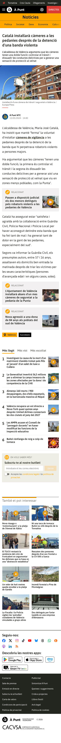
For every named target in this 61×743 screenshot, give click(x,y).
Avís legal (36, 704)
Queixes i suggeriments (42, 689)
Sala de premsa (9, 683)
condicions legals (31, 474)
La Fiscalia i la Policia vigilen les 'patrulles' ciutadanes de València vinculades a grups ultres (14, 616)
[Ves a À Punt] (15, 9)
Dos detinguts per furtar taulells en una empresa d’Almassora (43, 615)
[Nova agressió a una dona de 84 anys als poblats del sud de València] (50, 321)
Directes (54, 9)
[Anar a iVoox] (56, 640)
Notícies (30, 17)
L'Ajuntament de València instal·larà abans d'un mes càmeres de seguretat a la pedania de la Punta (21, 295)
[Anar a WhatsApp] (50, 640)
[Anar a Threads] (43, 640)
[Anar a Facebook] (4, 640)
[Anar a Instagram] (17, 640)
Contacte (6, 678)
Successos (25, 334)
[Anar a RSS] (17, 646)
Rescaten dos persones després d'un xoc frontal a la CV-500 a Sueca (44, 554)
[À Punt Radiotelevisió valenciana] (18, 719)
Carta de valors (9, 699)
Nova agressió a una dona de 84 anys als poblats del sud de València (21, 320)
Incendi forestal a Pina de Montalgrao (44, 585)
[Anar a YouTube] (30, 640)
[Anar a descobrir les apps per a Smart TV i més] (15, 668)
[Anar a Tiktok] (24, 640)
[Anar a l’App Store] (33, 660)
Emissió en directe (10, 689)
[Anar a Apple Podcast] (4, 646)
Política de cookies (40, 710)
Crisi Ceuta (25, 3)
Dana (31, 24)
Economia (43, 24)
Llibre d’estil (37, 699)
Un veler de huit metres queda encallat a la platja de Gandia (14, 587)
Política (8, 24)
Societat (20, 24)
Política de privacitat (12, 710)
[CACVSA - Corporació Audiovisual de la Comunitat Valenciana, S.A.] (23, 727)
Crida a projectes (40, 694)
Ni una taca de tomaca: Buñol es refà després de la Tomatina (45, 526)
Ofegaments (39, 3)
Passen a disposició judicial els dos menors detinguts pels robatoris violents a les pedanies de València (22, 202)
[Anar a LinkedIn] (11, 646)
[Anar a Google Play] (12, 660)
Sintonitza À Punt (40, 683)
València (12, 334)
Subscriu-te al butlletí (12, 694)
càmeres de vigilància (30, 137)
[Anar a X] (11, 640)
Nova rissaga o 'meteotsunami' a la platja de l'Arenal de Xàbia (15, 526)
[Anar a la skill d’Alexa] (49, 660)
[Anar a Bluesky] (37, 640)
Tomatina (12, 3)
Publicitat (36, 678)
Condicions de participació (14, 704)
